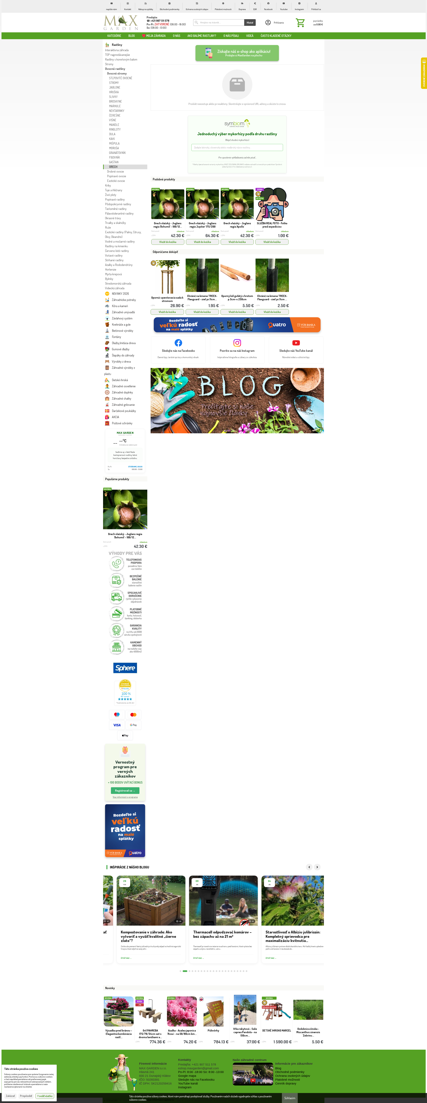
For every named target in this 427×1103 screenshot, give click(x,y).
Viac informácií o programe (125, 797)
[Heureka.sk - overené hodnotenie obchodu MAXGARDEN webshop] (125, 705)
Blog (278, 1068)
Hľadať (250, 22)
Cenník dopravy (285, 1083)
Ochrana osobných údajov (292, 1075)
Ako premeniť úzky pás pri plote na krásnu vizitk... (150, 1034)
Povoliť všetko (44, 1096)
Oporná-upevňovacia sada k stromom (167, 299)
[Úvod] (121, 22)
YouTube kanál (188, 1083)
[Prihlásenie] (274, 22)
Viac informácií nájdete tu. (160, 1099)
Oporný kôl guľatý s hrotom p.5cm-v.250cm (237, 297)
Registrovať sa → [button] (125, 790)
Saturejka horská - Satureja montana (213, 1032)
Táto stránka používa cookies (21, 1068)
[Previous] (309, 867)
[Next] (317, 867)
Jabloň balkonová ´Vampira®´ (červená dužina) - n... (245, 1034)
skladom (180, 231)
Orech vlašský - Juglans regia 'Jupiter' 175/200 (202, 225)
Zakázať (10, 1095)
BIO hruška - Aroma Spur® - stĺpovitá (308, 1032)
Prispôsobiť (26, 1095)
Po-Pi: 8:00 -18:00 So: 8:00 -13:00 (201, 1072)
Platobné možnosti (287, 1079)
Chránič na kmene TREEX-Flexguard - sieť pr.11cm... (202, 297)
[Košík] (308, 22)
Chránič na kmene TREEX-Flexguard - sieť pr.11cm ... (272, 297)
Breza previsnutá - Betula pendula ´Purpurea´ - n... (118, 1032)
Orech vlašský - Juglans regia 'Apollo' (237, 225)
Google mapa (187, 1075)
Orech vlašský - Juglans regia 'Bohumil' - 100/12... (167, 225)
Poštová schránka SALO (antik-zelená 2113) (276, 1032)
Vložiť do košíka (167, 242)
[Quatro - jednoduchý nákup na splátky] (125, 830)
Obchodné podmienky (289, 1072)
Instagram (184, 1087)
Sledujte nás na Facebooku (196, 1079)
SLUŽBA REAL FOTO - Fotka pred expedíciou (125, 535)
